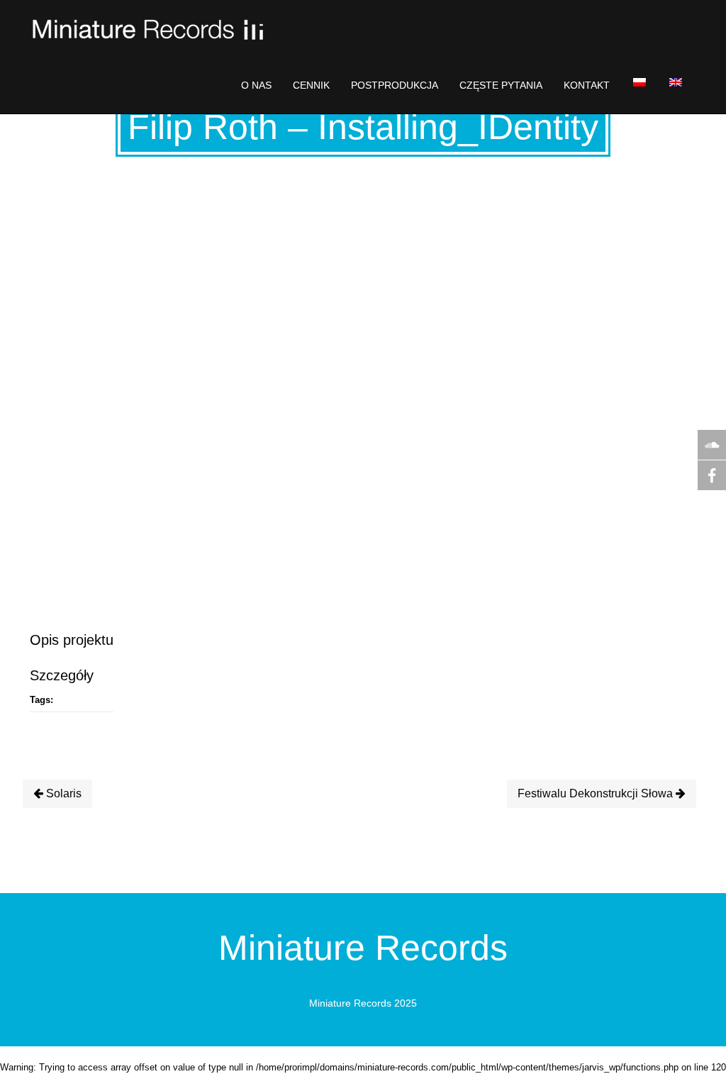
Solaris (62, 793)
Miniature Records (363, 948)
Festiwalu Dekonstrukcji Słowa (597, 793)
